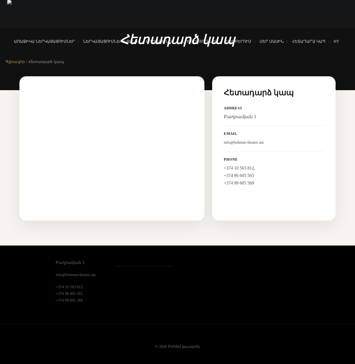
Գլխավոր (15, 62)
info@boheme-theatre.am (244, 142)
